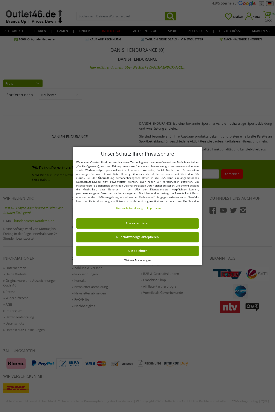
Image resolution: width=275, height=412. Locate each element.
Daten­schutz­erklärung (130, 208)
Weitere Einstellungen (137, 260)
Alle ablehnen (138, 251)
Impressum (154, 208)
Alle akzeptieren (137, 223)
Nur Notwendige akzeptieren (137, 237)
